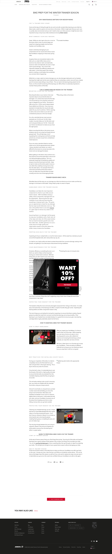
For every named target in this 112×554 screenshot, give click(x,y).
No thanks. (67, 287)
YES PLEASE (67, 285)
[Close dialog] (77, 261)
